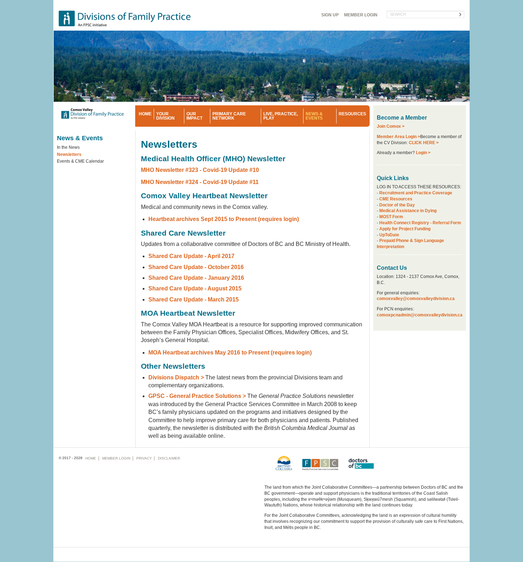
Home (145, 113)
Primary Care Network (229, 116)
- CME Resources (394, 198)
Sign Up (330, 14)
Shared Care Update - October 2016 (196, 267)
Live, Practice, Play (280, 116)
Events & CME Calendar (80, 161)
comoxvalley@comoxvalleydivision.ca (416, 298)
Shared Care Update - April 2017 (191, 256)
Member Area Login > (398, 136)
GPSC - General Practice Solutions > (197, 396)
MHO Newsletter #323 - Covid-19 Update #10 (200, 170)
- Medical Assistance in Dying (407, 210)
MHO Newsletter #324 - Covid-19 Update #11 (200, 182)
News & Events (314, 116)
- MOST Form (390, 216)
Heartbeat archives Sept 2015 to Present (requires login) (223, 219)
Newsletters (69, 154)
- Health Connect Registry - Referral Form (419, 222)
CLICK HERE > (424, 142)
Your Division (165, 116)
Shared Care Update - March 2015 (193, 299)
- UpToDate (388, 234)
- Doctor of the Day (396, 205)
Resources (352, 113)
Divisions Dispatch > (176, 377)
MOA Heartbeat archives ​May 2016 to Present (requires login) (230, 353)
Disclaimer (169, 458)
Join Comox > (391, 126)
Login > (423, 152)
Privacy (144, 458)
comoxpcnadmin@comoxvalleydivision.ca (420, 314)
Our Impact (194, 116)
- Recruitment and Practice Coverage (414, 192)
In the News (68, 147)
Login (360, 14)
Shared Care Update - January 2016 (196, 278)
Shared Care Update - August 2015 (195, 288)
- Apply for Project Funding (403, 228)
